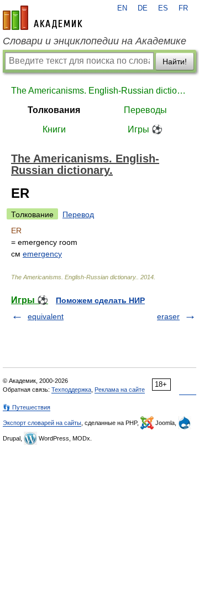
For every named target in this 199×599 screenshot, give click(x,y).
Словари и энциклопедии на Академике (94, 41)
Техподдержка (71, 389)
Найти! (175, 61)
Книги (54, 129)
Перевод (78, 214)
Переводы (145, 110)
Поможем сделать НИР (100, 300)
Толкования (54, 110)
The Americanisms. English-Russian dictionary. (99, 90)
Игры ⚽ (145, 129)
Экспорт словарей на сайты (42, 422)
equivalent (46, 316)
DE (143, 8)
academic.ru (42, 18)
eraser (168, 316)
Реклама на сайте (120, 389)
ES (163, 8)
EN (122, 8)
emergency (42, 253)
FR (183, 8)
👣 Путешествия (26, 407)
